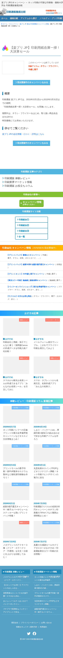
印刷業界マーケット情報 (18, 182)
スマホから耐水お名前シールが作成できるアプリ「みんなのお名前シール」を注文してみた (15, 383)
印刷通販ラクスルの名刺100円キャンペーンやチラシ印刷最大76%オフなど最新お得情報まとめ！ (47, 509)
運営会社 (14, 623)
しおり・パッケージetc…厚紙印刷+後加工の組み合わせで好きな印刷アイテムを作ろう (46, 433)
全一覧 (21, 236)
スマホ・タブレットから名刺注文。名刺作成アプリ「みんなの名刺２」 (46, 382)
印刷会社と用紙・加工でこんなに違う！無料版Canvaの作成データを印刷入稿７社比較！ (15, 345)
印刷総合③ (23, 231)
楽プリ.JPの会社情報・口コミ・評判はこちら (23, 134)
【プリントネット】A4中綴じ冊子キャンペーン (32, 274)
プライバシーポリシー (30, 623)
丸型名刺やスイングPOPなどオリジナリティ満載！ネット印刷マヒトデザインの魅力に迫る (46, 471)
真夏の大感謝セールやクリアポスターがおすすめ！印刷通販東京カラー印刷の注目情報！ (46, 548)
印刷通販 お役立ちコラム (18, 185)
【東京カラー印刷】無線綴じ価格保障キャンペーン (34, 280)
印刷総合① (23, 219)
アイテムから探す (29, 18)
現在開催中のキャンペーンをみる (32, 82)
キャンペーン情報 (32, 203)
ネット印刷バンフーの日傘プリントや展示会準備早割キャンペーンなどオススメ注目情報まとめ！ (15, 433)
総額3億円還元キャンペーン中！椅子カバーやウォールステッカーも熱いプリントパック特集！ (16, 509)
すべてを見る (54, 254)
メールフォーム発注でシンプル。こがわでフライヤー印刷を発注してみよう (46, 343)
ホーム (4, 18)
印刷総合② (23, 225)
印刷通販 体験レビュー (17, 178)
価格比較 (14, 18)
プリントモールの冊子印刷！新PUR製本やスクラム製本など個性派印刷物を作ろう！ (15, 471)
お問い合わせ (46, 623)
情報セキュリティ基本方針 (26, 627)
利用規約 (43, 627)
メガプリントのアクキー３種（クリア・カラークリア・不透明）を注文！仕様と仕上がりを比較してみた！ (15, 549)
